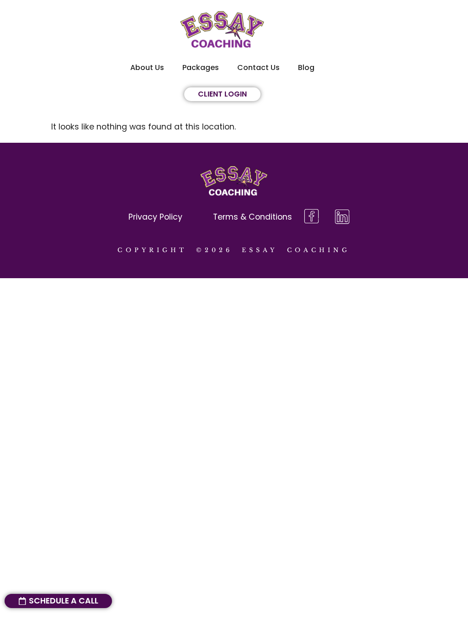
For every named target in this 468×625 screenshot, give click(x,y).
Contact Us (258, 67)
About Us (147, 67)
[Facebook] (311, 217)
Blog (306, 67)
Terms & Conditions (252, 216)
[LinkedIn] (342, 217)
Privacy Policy (155, 216)
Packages (200, 67)
